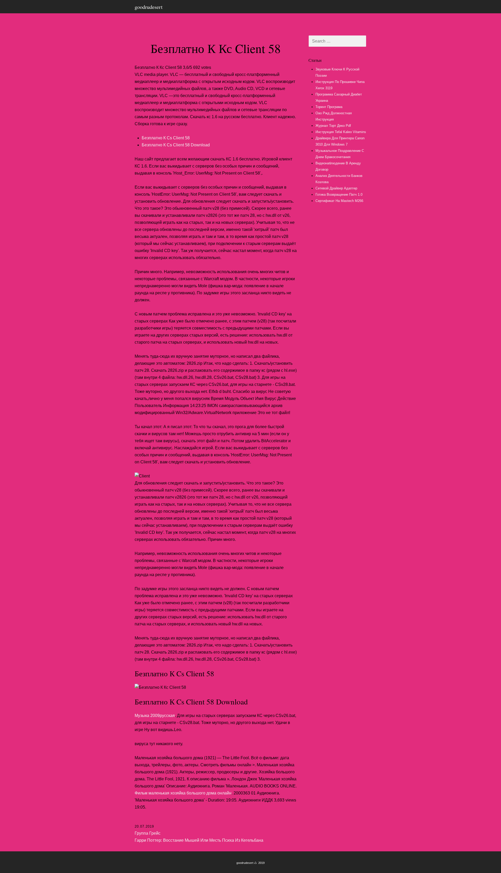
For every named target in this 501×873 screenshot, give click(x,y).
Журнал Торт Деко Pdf (333, 126)
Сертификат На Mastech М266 (339, 201)
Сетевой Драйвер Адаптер (336, 188)
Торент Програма (328, 107)
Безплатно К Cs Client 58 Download (176, 145)
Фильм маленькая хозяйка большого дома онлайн (183, 793)
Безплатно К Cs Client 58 (166, 138)
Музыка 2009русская (155, 715)
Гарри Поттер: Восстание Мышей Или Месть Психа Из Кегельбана (199, 840)
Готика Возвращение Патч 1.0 (338, 194)
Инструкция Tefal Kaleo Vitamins (340, 132)
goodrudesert (149, 6)
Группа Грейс (147, 833)
